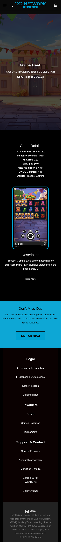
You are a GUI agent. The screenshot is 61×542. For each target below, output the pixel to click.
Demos (30, 414)
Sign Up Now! (30, 335)
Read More (30, 279)
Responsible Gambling (32, 368)
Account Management (30, 460)
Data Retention (30, 394)
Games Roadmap (30, 423)
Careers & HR (30, 477)
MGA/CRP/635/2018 (29, 526)
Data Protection (30, 385)
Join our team (30, 490)
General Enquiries (30, 451)
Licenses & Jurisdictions (32, 377)
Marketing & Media (30, 468)
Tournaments (30, 431)
